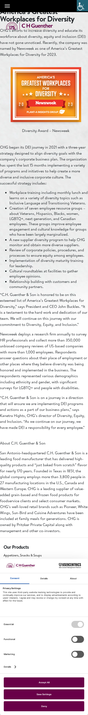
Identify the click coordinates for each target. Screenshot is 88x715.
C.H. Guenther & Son (34, 26)
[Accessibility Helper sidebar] (82, 5)
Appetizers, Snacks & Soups (23, 555)
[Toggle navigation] (7, 6)
